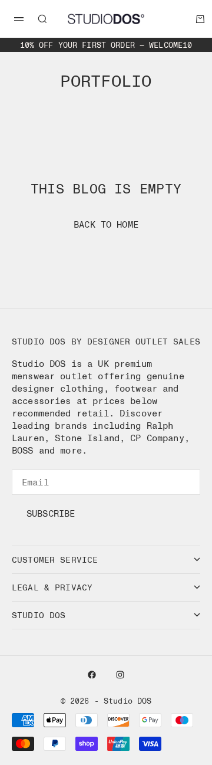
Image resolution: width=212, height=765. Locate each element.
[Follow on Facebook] (92, 674)
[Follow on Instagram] (120, 674)
